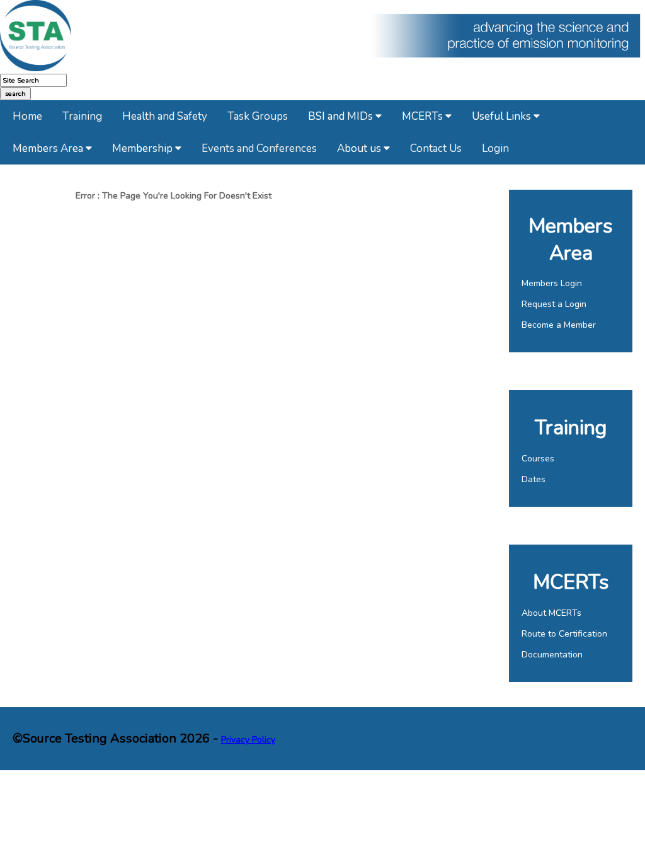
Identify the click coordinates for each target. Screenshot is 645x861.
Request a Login (554, 304)
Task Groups (257, 116)
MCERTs (423, 116)
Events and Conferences (259, 148)
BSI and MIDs (341, 116)
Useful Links (503, 116)
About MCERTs (551, 613)
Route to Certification (564, 634)
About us (360, 148)
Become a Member (559, 325)
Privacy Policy (248, 740)
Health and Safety (164, 116)
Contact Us (436, 148)
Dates (533, 479)
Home (27, 116)
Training (82, 116)
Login (495, 148)
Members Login (552, 283)
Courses (538, 459)
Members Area (49, 148)
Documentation (552, 655)
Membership (143, 148)
